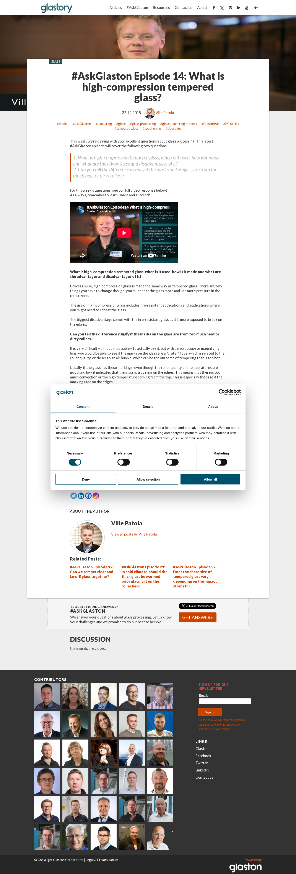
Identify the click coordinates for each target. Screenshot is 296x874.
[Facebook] (88, 496)
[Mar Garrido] (104, 724)
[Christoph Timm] (160, 837)
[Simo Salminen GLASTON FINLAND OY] (47, 809)
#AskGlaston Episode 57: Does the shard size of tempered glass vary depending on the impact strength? (195, 576)
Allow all (210, 479)
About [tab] (213, 406)
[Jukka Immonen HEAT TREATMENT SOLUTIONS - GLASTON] (47, 753)
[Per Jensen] (75, 837)
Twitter (201, 763)
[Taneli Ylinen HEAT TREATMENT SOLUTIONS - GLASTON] (160, 696)
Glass (55, 61)
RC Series (232, 124)
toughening (153, 128)
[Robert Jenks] (132, 753)
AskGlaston (82, 124)
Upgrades (174, 128)
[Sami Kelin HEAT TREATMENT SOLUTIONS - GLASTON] (132, 837)
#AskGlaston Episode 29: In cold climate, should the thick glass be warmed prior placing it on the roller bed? (145, 576)
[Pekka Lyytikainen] (160, 753)
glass (122, 124)
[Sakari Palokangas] (47, 837)
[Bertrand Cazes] (160, 781)
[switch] (123, 462)
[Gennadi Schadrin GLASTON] (47, 781)
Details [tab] (148, 406)
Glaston (201, 748)
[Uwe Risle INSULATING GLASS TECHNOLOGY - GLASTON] (47, 724)
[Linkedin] (81, 496)
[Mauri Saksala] (75, 724)
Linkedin (202, 770)
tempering (104, 124)
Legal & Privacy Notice (102, 860)
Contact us (183, 7)
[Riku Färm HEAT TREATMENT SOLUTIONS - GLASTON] (47, 696)
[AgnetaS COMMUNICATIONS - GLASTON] (75, 753)
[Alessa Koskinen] (132, 809)
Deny (86, 479)
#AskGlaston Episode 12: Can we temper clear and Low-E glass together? (92, 572)
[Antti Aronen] (132, 696)
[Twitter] (73, 496)
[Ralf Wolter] (160, 809)
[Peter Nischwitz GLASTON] (104, 809)
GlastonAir (211, 124)
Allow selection (148, 479)
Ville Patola (165, 112)
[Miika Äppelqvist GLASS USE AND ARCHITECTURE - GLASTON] (104, 696)
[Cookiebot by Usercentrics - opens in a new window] (222, 392)
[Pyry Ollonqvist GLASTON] (104, 837)
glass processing (144, 124)
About (202, 7)
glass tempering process (179, 124)
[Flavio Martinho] (75, 809)
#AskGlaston (137, 7)
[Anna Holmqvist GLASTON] (104, 753)
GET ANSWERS (197, 617)
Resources (161, 7)
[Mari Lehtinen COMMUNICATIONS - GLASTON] (75, 696)
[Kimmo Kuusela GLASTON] (160, 724)
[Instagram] (96, 496)
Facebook (203, 755)
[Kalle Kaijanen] (132, 724)
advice (63, 124)
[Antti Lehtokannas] (104, 781)
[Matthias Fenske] (132, 781)
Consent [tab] (82, 406)
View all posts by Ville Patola (134, 534)
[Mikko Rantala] (75, 781)
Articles (115, 7)
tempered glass (127, 128)
